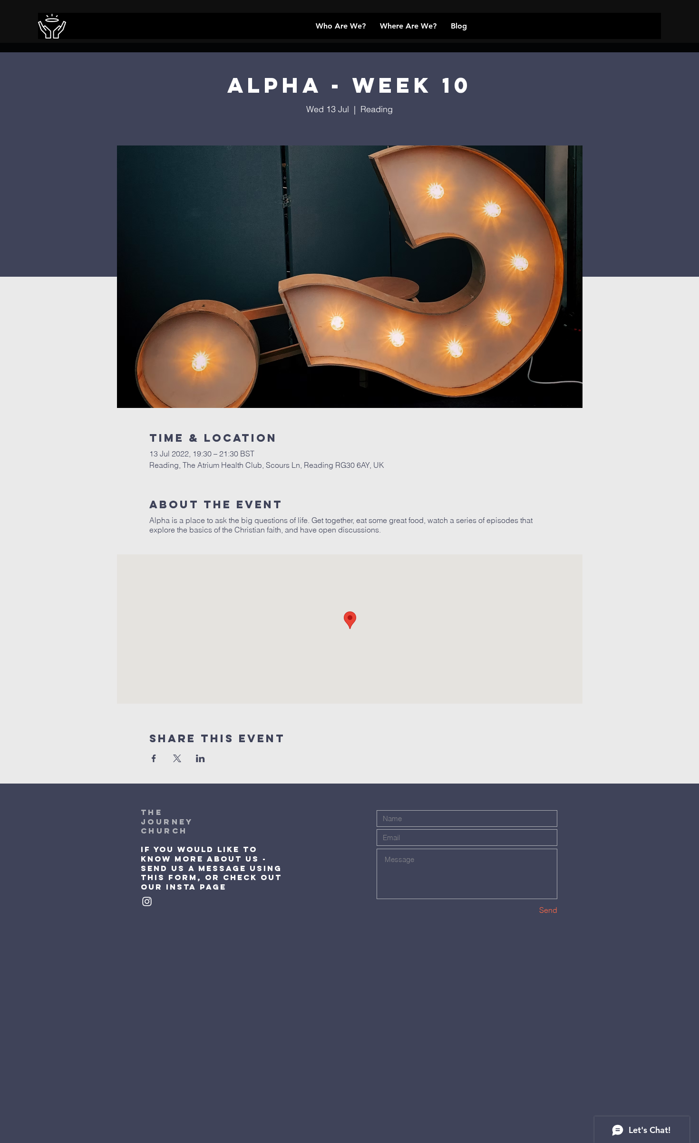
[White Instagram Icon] (147, 901)
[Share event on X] (177, 758)
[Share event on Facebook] (153, 758)
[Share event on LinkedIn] (200, 758)
